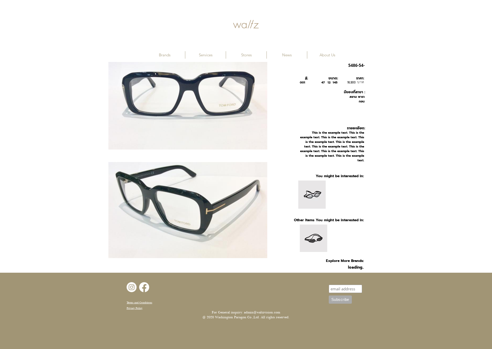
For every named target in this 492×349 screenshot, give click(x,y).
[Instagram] (132, 287)
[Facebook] (144, 287)
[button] (164, 55)
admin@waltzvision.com (262, 312)
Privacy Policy (134, 308)
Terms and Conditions (139, 302)
